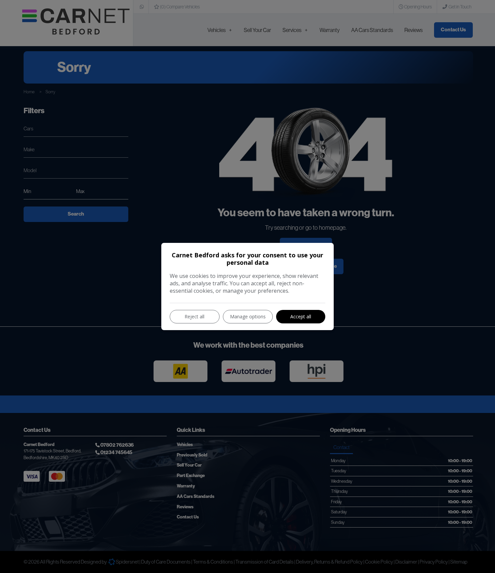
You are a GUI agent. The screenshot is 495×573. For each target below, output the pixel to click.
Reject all (194, 316)
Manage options (248, 316)
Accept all (300, 316)
